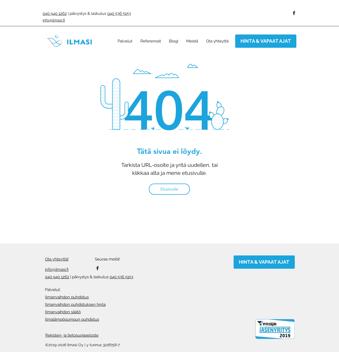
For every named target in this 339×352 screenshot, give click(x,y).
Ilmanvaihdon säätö (63, 312)
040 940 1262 (55, 13)
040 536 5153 (119, 13)
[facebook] (294, 13)
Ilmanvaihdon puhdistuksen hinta (75, 304)
